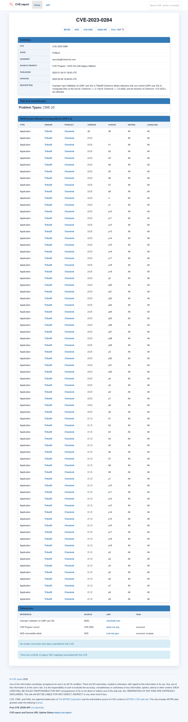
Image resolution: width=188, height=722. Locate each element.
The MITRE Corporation (69, 699)
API (48, 5)
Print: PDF (116, 29)
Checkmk (69, 131)
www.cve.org (112, 627)
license (39, 702)
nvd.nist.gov (112, 633)
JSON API (102, 29)
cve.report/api (37, 707)
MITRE (67, 29)
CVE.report (17, 679)
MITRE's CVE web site (137, 699)
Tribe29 (48, 131)
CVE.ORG (88, 29)
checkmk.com (113, 620)
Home (37, 5)
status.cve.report (63, 712)
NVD (77, 29)
